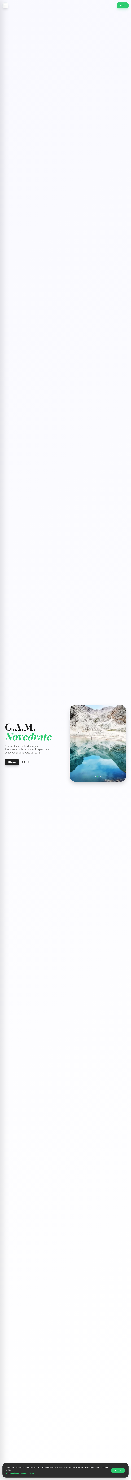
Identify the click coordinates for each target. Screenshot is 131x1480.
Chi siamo (12, 762)
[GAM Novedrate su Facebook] (23, 762)
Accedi (122, 5)
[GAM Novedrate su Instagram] (28, 762)
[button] (95, 776)
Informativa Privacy (27, 1473)
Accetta (118, 1470)
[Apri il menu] (5, 5)
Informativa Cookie (12, 1473)
